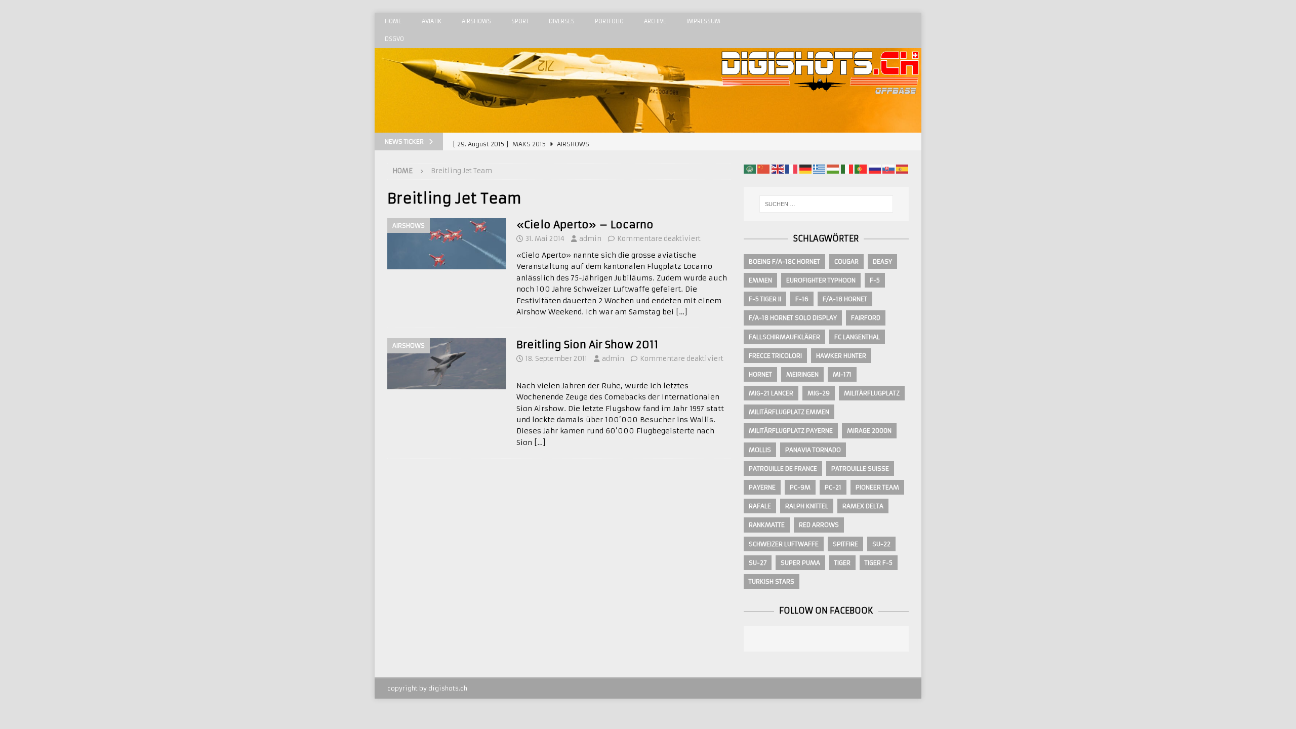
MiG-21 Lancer (771, 393)
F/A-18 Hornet (845, 299)
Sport (520, 21)
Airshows (476, 21)
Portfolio (609, 21)
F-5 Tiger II (765, 299)
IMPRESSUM (703, 21)
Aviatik (431, 21)
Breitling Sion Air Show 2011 (587, 344)
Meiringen (802, 374)
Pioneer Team (877, 487)
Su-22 (881, 544)
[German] (805, 168)
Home (393, 21)
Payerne (762, 487)
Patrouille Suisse (860, 468)
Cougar (846, 261)
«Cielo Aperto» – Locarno (585, 224)
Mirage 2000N (869, 430)
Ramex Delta (862, 506)
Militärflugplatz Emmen (789, 412)
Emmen (760, 280)
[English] (778, 168)
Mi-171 (842, 374)
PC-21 (833, 487)
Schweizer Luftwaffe (784, 544)
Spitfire (845, 544)
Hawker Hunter (841, 355)
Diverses (562, 21)
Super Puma (800, 562)
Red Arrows (819, 525)
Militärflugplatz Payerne (791, 430)
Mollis (760, 450)
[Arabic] (750, 168)
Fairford (865, 317)
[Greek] (819, 168)
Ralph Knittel (806, 506)
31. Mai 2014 (544, 238)
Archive (655, 21)
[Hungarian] (833, 168)
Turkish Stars (771, 581)
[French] (791, 168)
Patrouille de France (783, 468)
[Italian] (847, 168)
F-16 (801, 299)
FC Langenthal (857, 337)
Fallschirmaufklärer (784, 337)
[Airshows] (446, 243)
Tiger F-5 (879, 562)
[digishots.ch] (820, 127)
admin (590, 238)
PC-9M (800, 487)
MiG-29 (818, 393)
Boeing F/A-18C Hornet (784, 261)
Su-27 (757, 562)
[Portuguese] (861, 168)
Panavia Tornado (813, 450)
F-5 (875, 280)
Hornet (760, 374)
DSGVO (394, 39)
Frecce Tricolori (775, 355)
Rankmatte (767, 525)
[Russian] (875, 168)
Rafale (760, 506)
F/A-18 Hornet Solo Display (793, 317)
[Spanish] (902, 168)
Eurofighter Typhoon (821, 280)
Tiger (842, 562)
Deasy (882, 261)
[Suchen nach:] (826, 204)
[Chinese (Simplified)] (763, 168)
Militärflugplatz (872, 393)
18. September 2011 (556, 358)
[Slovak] (888, 168)
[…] (681, 311)
